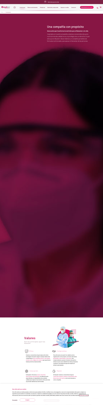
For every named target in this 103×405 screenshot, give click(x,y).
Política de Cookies (83, 395)
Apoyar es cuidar (65, 7)
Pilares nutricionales (33, 7)
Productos (42, 7)
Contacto (73, 7)
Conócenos (22, 7)
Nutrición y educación (52, 7)
